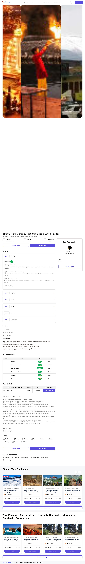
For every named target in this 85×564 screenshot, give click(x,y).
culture (24, 441)
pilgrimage (7, 438)
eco (52, 438)
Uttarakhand (22, 236)
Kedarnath (11, 236)
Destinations (34, 2)
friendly (7, 441)
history (16, 441)
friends (43, 438)
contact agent (16, 245)
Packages (23, 2)
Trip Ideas (45, 2)
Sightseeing (56, 2)
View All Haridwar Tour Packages (42, 508)
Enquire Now (12, 502)
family (17, 438)
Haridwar (6, 236)
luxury (35, 438)
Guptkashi (28, 236)
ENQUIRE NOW (49, 390)
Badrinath (17, 236)
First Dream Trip (69, 251)
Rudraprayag (34, 236)
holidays (26, 438)
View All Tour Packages (42, 557)
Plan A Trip (79, 2)
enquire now (42, 245)
